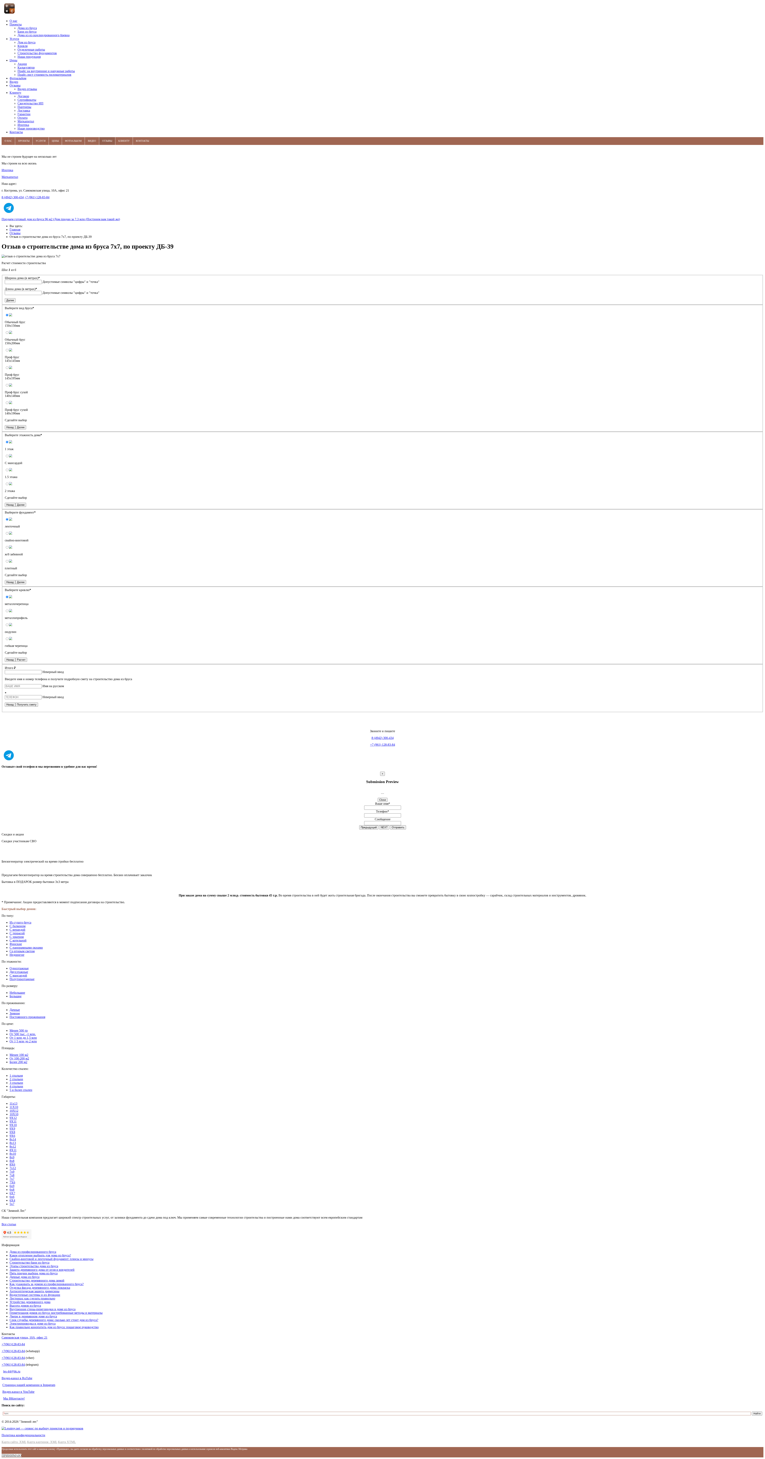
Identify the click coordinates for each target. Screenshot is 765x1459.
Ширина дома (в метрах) (22, 278)
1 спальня (16, 1075)
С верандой (17, 929)
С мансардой (18, 975)
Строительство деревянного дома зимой (37, 1280)
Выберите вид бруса (19, 308)
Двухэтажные (19, 972)
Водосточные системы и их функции (35, 1295)
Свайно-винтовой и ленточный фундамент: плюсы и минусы (51, 1259)
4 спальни (16, 1086)
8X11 (13, 1150)
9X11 (13, 1121)
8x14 (13, 1139)
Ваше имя (382, 803)
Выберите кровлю (18, 590)
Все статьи (9, 1224)
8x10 (13, 1153)
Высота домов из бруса (25, 1305)
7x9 (12, 1171)
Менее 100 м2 (19, 1055)
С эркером (17, 937)
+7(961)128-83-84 (13, 1344)
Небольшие (17, 992)
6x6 (12, 1196)
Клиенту (124, 141)
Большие (16, 996)
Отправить (398, 827)
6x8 (12, 1189)
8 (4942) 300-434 (13, 197)
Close (382, 799)
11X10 (14, 1107)
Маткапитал (10, 177)
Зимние (15, 1013)
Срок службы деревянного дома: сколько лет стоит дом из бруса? (54, 1320)
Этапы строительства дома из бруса (34, 1266)
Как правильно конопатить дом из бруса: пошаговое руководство (54, 1327)
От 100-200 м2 (19, 1058)
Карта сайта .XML (14, 1442)
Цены (55, 141)
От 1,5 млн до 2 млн (23, 1041)
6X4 (12, 1200)
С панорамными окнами (26, 947)
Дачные (15, 1009)
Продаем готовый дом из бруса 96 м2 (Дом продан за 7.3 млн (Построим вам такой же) (61, 219)
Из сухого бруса (20, 922)
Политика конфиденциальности (23, 1435)
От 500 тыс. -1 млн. (23, 1034)
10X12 (14, 1110)
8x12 (13, 1146)
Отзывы (107, 141)
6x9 (12, 1186)
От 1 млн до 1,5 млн (23, 1037)
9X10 (13, 1125)
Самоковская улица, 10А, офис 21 (24, 1337)
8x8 (12, 1161)
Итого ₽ (10, 668)
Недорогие (17, 954)
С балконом (18, 926)
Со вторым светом (22, 951)
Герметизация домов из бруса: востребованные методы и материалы (56, 1312)
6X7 (12, 1193)
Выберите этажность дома (23, 435)
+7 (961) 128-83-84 (37, 197)
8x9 (12, 1157)
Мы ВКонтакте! (14, 1398)
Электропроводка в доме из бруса (33, 1323)
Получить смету (26, 704)
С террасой (17, 933)
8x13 (13, 1143)
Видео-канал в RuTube (17, 1378)
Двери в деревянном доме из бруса (33, 1316)
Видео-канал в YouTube (18, 1391)
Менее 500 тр (19, 1030)
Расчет (21, 659)
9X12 (13, 1118)
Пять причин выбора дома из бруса (34, 1273)
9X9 (12, 1128)
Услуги (41, 141)
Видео (92, 141)
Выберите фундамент (20, 512)
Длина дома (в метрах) (21, 289)
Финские (16, 944)
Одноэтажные (19, 968)
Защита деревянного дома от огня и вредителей (42, 1269)
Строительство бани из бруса (29, 1262)
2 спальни (16, 1079)
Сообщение (382, 819)
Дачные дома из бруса (24, 1277)
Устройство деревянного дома (30, 1302)
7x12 (13, 1168)
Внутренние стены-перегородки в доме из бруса (43, 1309)
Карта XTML (67, 1442)
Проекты (23, 141)
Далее (10, 300)
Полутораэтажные (22, 979)
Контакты (142, 141)
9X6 (12, 1135)
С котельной (18, 940)
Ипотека (7, 170)
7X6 (12, 1182)
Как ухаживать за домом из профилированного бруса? (47, 1284)
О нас (8, 141)
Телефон (382, 811)
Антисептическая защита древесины (34, 1291)
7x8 (12, 1175)
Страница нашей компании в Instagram (28, 1385)
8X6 (12, 1164)
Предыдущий (369, 827)
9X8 (12, 1132)
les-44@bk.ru (11, 1371)
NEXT (384, 827)
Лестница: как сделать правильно (32, 1298)
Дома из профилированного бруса (33, 1251)
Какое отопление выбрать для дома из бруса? (40, 1255)
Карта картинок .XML (42, 1442)
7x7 (12, 1179)
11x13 (13, 1103)
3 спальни (16, 1082)
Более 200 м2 (18, 1062)
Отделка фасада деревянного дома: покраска (40, 1287)
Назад (10, 427)
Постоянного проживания (27, 1017)
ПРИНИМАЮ (11, 1455)
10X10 (14, 1114)
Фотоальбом (73, 141)
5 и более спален (21, 1090)
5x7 (12, 1204)
